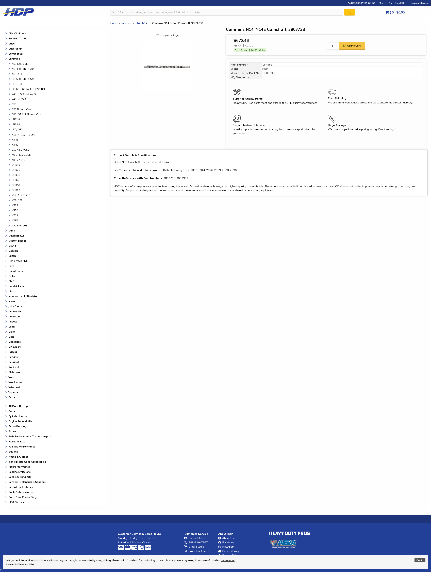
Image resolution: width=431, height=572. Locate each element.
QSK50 (16, 185)
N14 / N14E (18, 159)
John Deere (15, 306)
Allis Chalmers (17, 33)
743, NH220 (19, 99)
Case (11, 43)
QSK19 (16, 164)
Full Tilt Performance (21, 446)
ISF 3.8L (16, 124)
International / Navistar (23, 296)
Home (114, 23)
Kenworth (14, 311)
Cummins (14, 58)
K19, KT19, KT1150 (23, 134)
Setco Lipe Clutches (20, 487)
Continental (15, 53)
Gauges (13, 451)
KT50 (15, 144)
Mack (11, 331)
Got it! (419, 560)
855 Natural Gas (21, 109)
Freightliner (15, 271)
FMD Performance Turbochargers (29, 436)
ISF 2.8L (16, 119)
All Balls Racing (18, 406)
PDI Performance (19, 466)
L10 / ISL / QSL (20, 149)
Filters (12, 431)
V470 (15, 210)
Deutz (12, 245)
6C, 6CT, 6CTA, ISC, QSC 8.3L (29, 89)
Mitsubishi (14, 346)
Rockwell (13, 367)
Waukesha (15, 382)
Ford (11, 266)
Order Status (196, 546)
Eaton (12, 255)
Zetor (11, 397)
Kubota (13, 321)
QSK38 (16, 175)
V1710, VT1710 (21, 195)
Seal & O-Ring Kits (19, 476)
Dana (11, 230)
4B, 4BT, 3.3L (20, 63)
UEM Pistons (16, 502)
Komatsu (14, 316)
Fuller (11, 276)
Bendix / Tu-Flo (17, 38)
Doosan (13, 250)
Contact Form (197, 538)
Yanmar (13, 392)
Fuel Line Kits (16, 441)
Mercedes (14, 341)
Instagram (228, 546)
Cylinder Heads (17, 416)
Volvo (11, 377)
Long (11, 326)
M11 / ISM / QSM (21, 154)
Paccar (12, 351)
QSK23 (16, 170)
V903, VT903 (19, 225)
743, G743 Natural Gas (25, 94)
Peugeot (13, 362)
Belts (11, 411)
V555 (15, 220)
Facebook (228, 542)
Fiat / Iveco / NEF (18, 260)
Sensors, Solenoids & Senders (27, 482)
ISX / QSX (17, 129)
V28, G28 (17, 200)
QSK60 (16, 190)
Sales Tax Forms (199, 551)
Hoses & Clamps (18, 456)
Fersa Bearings (18, 426)
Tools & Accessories (20, 492)
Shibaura (14, 372)
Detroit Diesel (17, 240)
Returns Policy (231, 551)
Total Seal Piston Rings (23, 497)
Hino (11, 291)
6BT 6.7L (17, 84)
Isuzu (11, 301)
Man (11, 336)
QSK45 (16, 180)
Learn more (228, 560)
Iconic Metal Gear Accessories (27, 461)
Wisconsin (14, 387)
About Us (228, 538)
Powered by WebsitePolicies (20, 564)
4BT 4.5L (17, 73)
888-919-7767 (198, 542)
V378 (15, 205)
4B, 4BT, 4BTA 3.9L (23, 68)
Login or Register (420, 3)
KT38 (15, 139)
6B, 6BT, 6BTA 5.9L (23, 79)
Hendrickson (16, 286)
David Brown (16, 235)
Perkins (13, 357)
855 (14, 104)
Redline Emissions (19, 471)
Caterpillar (15, 48)
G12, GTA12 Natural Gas (26, 114)
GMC (11, 281)
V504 (15, 215)
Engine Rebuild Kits (20, 421)
